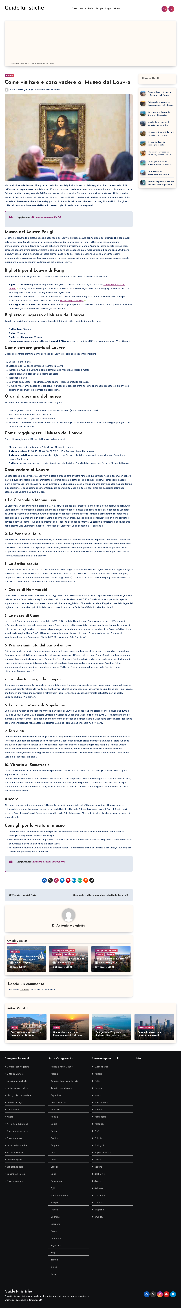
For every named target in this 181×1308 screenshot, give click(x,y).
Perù (96, 1131)
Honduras (56, 1238)
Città (75, 9)
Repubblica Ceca (102, 1152)
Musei (117, 9)
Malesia (98, 1074)
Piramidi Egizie (14, 1159)
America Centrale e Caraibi (64, 1081)
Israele (54, 1267)
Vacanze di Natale (16, 1174)
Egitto (54, 1188)
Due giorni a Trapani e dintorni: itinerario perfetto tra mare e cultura (159, 114)
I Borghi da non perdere (19, 1095)
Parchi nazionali (15, 1152)
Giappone (55, 1224)
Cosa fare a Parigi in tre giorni (48, 861)
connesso (24, 989)
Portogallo (99, 1145)
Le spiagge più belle (17, 1081)
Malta (97, 1081)
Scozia (97, 1159)
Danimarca (56, 1181)
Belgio (54, 1124)
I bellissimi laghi (15, 1102)
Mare (83, 9)
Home (10, 63)
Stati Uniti (99, 1174)
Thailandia (99, 1195)
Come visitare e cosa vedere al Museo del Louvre (67, 82)
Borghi (99, 9)
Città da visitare (15, 1074)
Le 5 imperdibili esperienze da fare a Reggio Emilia (158, 173)
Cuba (53, 1174)
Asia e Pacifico (146, 1028)
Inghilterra (69, 954)
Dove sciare (13, 1109)
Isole (91, 9)
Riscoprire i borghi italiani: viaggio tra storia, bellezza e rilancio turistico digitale (161, 133)
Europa (54, 1202)
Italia (14, 1028)
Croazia (54, 1167)
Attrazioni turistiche (17, 1124)
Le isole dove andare (17, 1088)
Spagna (110, 954)
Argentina (56, 1095)
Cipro (53, 1159)
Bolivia (54, 1131)
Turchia (98, 1202)
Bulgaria (55, 1145)
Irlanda (54, 1259)
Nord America (101, 1102)
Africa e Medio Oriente (62, 1067)
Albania (54, 1074)
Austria (54, 1117)
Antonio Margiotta (21, 89)
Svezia (97, 1181)
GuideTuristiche (18, 1291)
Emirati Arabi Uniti (60, 1195)
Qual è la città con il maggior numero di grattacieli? (158, 124)
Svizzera (98, 1188)
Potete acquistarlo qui (71, 300)
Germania (56, 1217)
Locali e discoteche (17, 1145)
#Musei (57, 90)
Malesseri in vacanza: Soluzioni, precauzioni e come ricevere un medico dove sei (160, 153)
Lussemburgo (101, 1067)
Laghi (108, 9)
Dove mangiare (14, 1138)
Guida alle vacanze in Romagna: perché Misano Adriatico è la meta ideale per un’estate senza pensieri (161, 104)
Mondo (97, 1095)
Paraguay (99, 1124)
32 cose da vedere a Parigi (46, 217)
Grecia (54, 1231)
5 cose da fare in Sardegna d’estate (157, 143)
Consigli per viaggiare (63, 950)
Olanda (98, 1109)
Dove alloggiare (15, 1181)
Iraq (53, 1252)
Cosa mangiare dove (17, 1131)
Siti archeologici (15, 1167)
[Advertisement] (90, 41)
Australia (55, 1109)
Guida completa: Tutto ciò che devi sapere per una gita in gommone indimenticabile (161, 183)
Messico (98, 1088)
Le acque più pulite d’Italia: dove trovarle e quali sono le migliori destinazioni (159, 163)
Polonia (98, 1138)
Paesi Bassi (100, 1117)
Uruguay (98, 1217)
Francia (9, 75)
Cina (53, 1152)
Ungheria (99, 1209)
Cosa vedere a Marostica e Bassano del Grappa (160, 93)
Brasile (54, 1138)
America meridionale (61, 1088)
